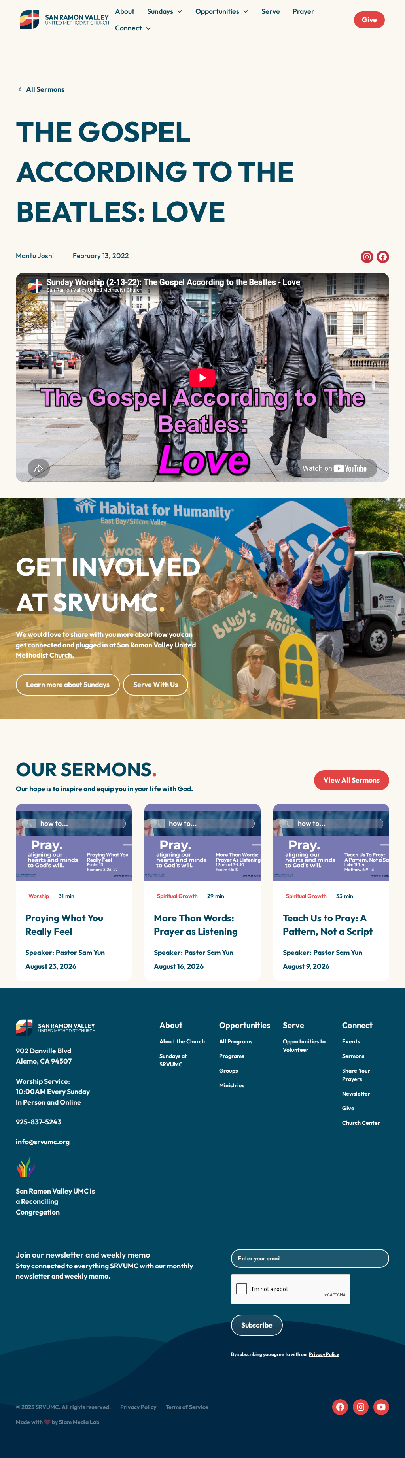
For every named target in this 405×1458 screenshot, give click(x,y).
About (124, 11)
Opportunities (217, 11)
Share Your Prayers (356, 1075)
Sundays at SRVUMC (173, 1060)
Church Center (361, 1122)
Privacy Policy (138, 1407)
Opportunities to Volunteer (304, 1045)
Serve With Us (155, 684)
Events (351, 1041)
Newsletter (356, 1093)
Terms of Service (187, 1407)
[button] (165, 11)
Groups (228, 1070)
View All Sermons (352, 780)
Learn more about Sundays (68, 684)
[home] (64, 19)
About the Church (182, 1041)
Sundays (160, 11)
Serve (270, 11)
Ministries (231, 1085)
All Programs (235, 1041)
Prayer (303, 11)
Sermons (353, 1056)
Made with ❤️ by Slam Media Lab (57, 1422)
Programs (231, 1056)
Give (369, 19)
